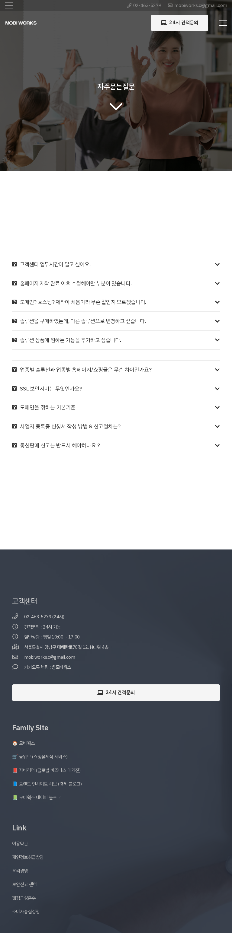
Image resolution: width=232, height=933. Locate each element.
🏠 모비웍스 (23, 743)
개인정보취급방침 (28, 857)
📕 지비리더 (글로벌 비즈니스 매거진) (46, 770)
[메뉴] (223, 22)
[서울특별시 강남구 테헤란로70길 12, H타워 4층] (18, 647)
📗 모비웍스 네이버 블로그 (36, 797)
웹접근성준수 (24, 898)
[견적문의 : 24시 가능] (18, 627)
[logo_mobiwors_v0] (21, 23)
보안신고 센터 (24, 884)
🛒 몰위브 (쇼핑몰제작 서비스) (40, 756)
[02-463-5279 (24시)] (18, 616)
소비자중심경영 (26, 911)
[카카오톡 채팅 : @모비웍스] (18, 667)
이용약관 (20, 843)
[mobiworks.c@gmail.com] (18, 657)
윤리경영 (20, 871)
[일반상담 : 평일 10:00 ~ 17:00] (18, 637)
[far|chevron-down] (116, 106)
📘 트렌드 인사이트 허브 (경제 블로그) (47, 784)
